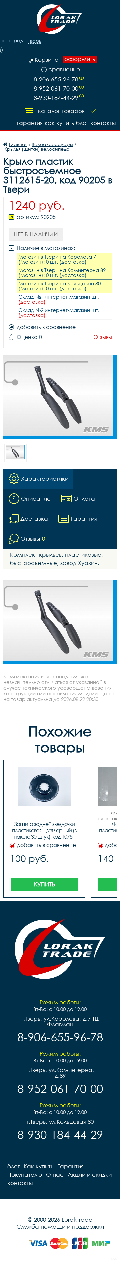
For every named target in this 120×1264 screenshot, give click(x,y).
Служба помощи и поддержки (60, 1226)
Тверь (34, 41)
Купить (44, 884)
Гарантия (30, 122)
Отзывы (102, 337)
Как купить (59, 122)
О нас (55, 1174)
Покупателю (24, 1174)
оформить (79, 59)
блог (82, 122)
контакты (103, 122)
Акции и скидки (90, 1174)
